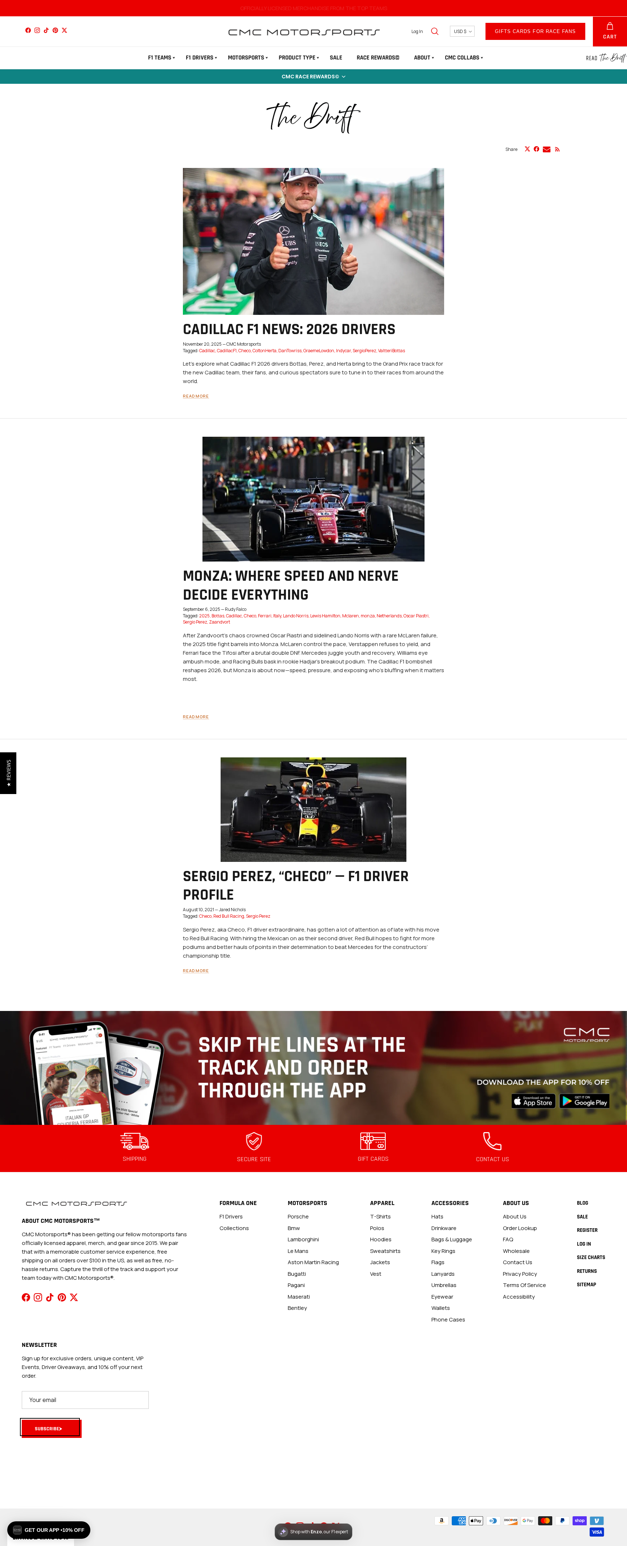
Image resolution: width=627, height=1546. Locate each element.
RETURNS (587, 1271)
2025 (204, 616)
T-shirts (380, 1216)
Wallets (440, 1308)
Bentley (297, 1308)
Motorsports (246, 58)
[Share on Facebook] (536, 149)
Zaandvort (219, 622)
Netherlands (389, 616)
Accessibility (519, 1296)
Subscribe (47, 1429)
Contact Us (517, 1262)
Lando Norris (295, 616)
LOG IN (584, 1244)
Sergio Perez (195, 622)
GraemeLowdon (318, 351)
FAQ (508, 1239)
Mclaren (350, 616)
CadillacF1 (227, 351)
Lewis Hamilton (325, 616)
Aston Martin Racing (313, 1262)
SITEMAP (586, 1284)
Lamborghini (303, 1239)
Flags (437, 1262)
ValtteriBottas (391, 351)
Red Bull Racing (228, 916)
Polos (377, 1228)
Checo (244, 351)
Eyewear (442, 1296)
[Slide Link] (313, 1068)
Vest (375, 1274)
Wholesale (516, 1251)
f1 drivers (231, 1216)
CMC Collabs (462, 58)
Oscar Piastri (416, 616)
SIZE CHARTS (591, 1257)
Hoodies (381, 1239)
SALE (336, 58)
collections (234, 1228)
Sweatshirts (385, 1251)
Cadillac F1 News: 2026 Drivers (289, 330)
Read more (196, 396)
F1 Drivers (199, 58)
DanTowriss (290, 351)
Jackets (380, 1262)
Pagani (296, 1285)
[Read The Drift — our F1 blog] (606, 58)
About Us (514, 1216)
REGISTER (587, 1230)
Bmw (294, 1228)
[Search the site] (434, 31)
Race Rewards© (378, 58)
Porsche (298, 1216)
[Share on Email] (546, 149)
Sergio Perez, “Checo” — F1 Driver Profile (296, 886)
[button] (313, 76)
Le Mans (298, 1251)
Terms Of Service (524, 1285)
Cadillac (207, 351)
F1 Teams (159, 58)
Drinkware (443, 1228)
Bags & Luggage (451, 1239)
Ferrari (264, 616)
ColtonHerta (264, 351)
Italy (277, 616)
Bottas (218, 616)
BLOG (582, 1203)
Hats (437, 1216)
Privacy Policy (520, 1274)
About (422, 58)
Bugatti (297, 1274)
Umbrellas (443, 1285)
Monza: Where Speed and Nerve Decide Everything (291, 585)
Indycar (343, 351)
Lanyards (443, 1274)
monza (368, 616)
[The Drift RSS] (557, 149)
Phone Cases (448, 1319)
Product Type (297, 58)
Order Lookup (520, 1228)
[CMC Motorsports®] (303, 31)
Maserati (299, 1296)
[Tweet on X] (527, 149)
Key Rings (443, 1251)
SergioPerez (364, 351)
